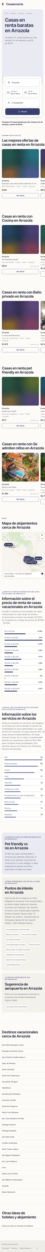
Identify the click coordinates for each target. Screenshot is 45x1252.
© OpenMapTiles (19, 574)
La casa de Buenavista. (11, 335)
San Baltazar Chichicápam (12, 1180)
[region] (23, 555)
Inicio (7, 13)
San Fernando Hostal (10, 259)
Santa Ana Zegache (10, 1106)
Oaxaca (21, 13)
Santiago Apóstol (8, 1125)
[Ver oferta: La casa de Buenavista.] (20, 315)
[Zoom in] (42, 535)
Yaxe (4, 1167)
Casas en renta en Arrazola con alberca (17, 1226)
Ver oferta (20, 196)
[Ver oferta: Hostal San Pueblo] (20, 391)
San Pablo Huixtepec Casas (13, 1045)
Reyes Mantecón (8, 1192)
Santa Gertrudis (8, 1069)
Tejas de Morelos (8, 1063)
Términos (14, 1248)
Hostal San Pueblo (9, 411)
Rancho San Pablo (9, 487)
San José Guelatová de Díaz (13, 1118)
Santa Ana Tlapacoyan (11, 1076)
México (13, 13)
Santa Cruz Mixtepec (10, 1112)
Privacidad (5, 1248)
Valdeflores (6, 1088)
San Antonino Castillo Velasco (13, 1057)
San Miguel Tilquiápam (11, 1155)
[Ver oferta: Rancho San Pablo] (20, 467)
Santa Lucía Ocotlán (10, 1174)
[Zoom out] (42, 538)
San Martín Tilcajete (10, 1082)
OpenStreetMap (9, 576)
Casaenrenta (14, 4)
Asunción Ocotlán (9, 1100)
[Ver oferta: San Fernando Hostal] (20, 239)
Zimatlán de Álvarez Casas (12, 1051)
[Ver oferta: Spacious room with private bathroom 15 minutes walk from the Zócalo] (20, 163)
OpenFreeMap (9, 574)
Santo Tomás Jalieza (10, 1149)
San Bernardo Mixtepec (11, 1094)
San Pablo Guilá (8, 1137)
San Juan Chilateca (9, 1161)
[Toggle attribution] (42, 573)
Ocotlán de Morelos (9, 1143)
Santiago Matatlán (9, 1131)
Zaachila (5, 1186)
